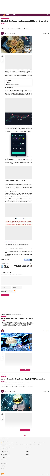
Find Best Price (18, 153)
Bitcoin (6, 69)
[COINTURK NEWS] (10, 15)
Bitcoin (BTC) (9, 82)
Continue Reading (25, 369)
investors (18, 91)
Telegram (18, 218)
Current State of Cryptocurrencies (13, 84)
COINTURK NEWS (7, 33)
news (14, 91)
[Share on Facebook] (47, 33)
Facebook (22, 218)
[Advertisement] (25, 7)
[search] (45, 14)
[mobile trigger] (2, 15)
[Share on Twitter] (48, 33)
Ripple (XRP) (3, 376)
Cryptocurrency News (5, 18)
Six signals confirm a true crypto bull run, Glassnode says (16, 244)
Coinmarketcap (28, 218)
